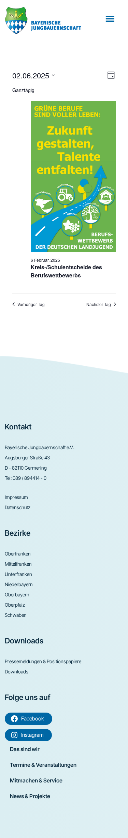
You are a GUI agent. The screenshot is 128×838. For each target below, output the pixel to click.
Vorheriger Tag (31, 304)
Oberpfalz (15, 605)
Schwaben (16, 615)
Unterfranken (18, 574)
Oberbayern (17, 594)
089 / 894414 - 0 (29, 478)
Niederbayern (19, 584)
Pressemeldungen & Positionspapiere (43, 661)
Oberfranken (18, 554)
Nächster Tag (98, 304)
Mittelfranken (18, 564)
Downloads (16, 671)
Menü (110, 18)
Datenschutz (17, 507)
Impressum (16, 497)
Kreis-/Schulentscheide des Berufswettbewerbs (66, 271)
